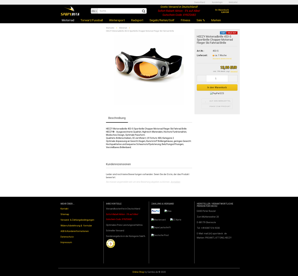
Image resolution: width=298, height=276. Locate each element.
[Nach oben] (289, 271)
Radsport (137, 20)
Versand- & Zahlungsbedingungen (77, 220)
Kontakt (64, 208)
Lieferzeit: (202, 55)
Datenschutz (67, 237)
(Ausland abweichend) (222, 59)
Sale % (200, 20)
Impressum (66, 242)
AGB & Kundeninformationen (75, 231)
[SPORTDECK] (73, 11)
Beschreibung (117, 118)
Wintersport (117, 20)
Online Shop (138, 272)
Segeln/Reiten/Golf (161, 20)
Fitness (185, 20)
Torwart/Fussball (91, 20)
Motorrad (68, 20)
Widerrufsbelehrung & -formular (76, 225)
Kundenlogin (217, 2)
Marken (216, 20)
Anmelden (175, 182)
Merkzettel (232, 2)
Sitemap (65, 214)
